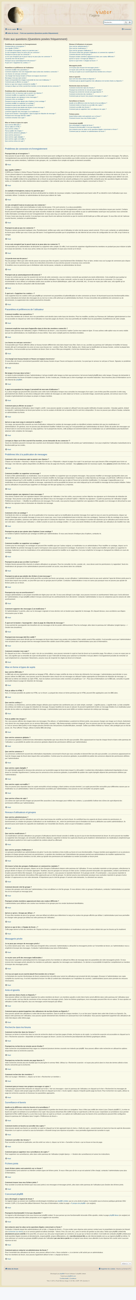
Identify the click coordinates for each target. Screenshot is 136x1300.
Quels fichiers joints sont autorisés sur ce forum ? (85, 116)
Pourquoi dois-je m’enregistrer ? (15, 46)
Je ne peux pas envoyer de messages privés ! (84, 67)
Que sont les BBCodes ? (13, 124)
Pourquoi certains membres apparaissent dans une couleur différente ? (92, 56)
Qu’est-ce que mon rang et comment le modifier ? (21, 84)
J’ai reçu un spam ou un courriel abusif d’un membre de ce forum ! (90, 72)
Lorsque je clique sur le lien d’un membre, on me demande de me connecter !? (32, 86)
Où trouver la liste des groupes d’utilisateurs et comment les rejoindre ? (92, 52)
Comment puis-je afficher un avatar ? (17, 82)
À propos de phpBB (78, 1203)
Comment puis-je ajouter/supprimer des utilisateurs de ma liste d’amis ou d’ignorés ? (96, 81)
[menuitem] (19, 29)
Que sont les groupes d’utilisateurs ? (81, 50)
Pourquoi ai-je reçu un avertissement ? (17, 109)
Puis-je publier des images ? (14, 131)
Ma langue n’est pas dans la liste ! (16, 78)
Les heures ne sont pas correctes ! (16, 74)
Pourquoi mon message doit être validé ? (18, 115)
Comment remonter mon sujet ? (15, 117)
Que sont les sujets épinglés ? (14, 137)
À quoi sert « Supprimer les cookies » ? (17, 62)
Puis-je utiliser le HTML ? (13, 126)
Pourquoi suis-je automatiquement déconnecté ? (20, 60)
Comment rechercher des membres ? (81, 94)
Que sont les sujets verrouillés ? (15, 139)
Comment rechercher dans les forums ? (82, 88)
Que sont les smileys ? (12, 128)
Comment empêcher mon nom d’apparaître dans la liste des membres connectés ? (31, 72)
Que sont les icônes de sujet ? (15, 141)
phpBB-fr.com (71, 1276)
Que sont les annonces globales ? (16, 133)
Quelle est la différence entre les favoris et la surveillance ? (88, 103)
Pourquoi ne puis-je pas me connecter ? (18, 54)
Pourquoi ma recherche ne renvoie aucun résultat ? (85, 90)
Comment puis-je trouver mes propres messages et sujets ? (88, 96)
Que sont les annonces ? (13, 135)
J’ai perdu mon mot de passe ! (14, 58)
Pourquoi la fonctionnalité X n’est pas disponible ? (85, 127)
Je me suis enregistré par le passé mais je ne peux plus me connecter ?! (28, 56)
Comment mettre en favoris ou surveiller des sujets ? (86, 105)
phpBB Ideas (114, 1215)
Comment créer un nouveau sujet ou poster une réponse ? (24, 93)
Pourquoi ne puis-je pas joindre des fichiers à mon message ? (25, 107)
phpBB (18, 380)
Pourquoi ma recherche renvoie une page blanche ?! (86, 92)
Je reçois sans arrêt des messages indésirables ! (85, 70)
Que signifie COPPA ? (12, 48)
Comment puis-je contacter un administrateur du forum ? (87, 131)
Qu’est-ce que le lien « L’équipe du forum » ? (83, 60)
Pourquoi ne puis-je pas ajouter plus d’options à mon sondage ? (25, 101)
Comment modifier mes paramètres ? (17, 70)
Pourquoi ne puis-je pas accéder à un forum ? (19, 105)
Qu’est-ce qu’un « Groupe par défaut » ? (82, 58)
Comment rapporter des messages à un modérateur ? (22, 111)
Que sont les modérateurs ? (78, 48)
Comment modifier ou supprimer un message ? (20, 95)
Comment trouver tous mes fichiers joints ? (83, 118)
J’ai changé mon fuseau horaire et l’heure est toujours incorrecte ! (26, 76)
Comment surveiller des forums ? (80, 107)
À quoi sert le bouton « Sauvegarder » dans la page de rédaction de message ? (30, 113)
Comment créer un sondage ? (14, 99)
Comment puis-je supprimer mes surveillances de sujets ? (88, 109)
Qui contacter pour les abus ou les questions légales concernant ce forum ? (93, 129)
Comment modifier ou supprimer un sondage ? (20, 103)
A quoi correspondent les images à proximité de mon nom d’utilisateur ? (28, 80)
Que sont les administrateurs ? (79, 46)
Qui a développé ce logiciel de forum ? (81, 125)
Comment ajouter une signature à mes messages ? (21, 97)
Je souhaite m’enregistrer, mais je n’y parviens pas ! (21, 50)
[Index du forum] (18, 15)
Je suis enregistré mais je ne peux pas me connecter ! (22, 52)
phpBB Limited (63, 1201)
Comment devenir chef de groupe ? (80, 54)
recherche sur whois (15, 1232)
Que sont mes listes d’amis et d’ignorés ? (82, 79)
